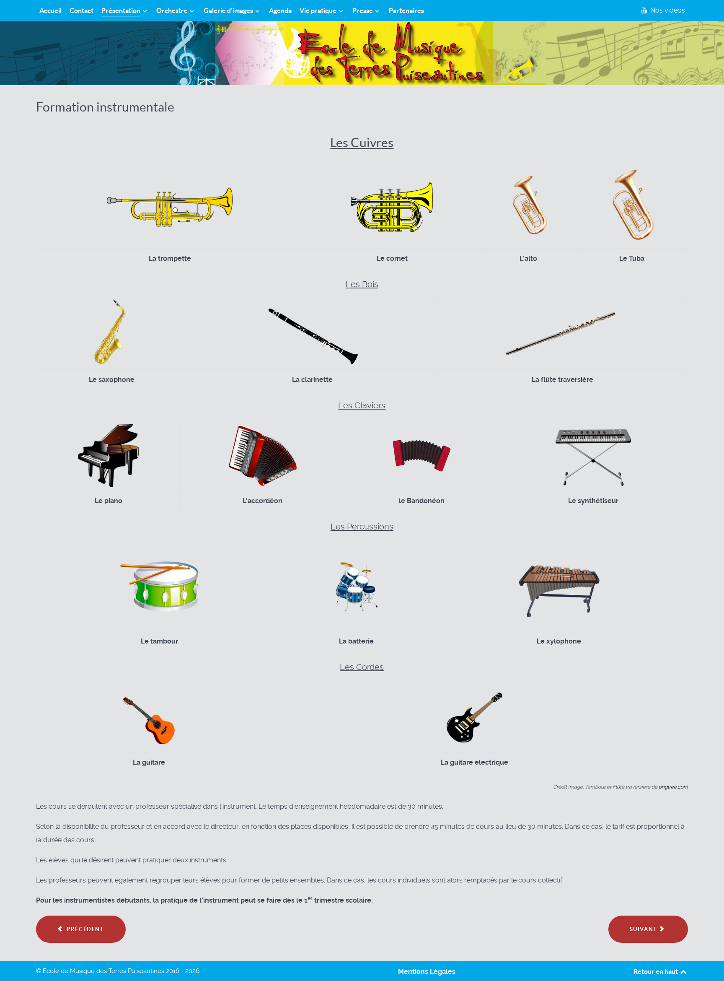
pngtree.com (673, 787)
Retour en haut (656, 971)
